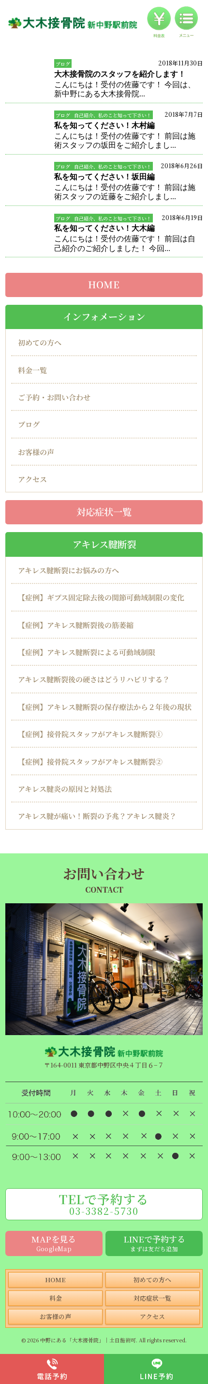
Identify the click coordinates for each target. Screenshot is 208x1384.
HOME (103, 284)
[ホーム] (72, 22)
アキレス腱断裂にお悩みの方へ (68, 570)
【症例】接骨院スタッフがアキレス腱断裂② (90, 761)
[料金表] (159, 22)
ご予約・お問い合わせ (54, 397)
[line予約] (156, 1369)
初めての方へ (39, 342)
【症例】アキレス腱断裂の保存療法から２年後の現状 (105, 706)
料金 (55, 1298)
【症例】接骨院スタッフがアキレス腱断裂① (90, 734)
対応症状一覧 (104, 512)
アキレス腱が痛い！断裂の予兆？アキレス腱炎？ (97, 815)
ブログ (63, 63)
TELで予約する (104, 1204)
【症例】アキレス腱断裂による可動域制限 (86, 652)
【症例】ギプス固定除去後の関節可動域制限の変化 (101, 597)
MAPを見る (53, 1243)
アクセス (32, 479)
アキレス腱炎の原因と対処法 (65, 788)
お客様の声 (36, 452)
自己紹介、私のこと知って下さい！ (112, 115)
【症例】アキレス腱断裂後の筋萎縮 (76, 625)
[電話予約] (52, 1369)
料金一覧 (32, 370)
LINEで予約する (154, 1243)
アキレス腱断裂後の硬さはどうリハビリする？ (94, 679)
